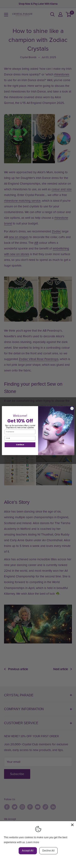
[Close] (72, 825)
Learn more (32, 842)
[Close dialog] (72, 408)
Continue (20, 444)
